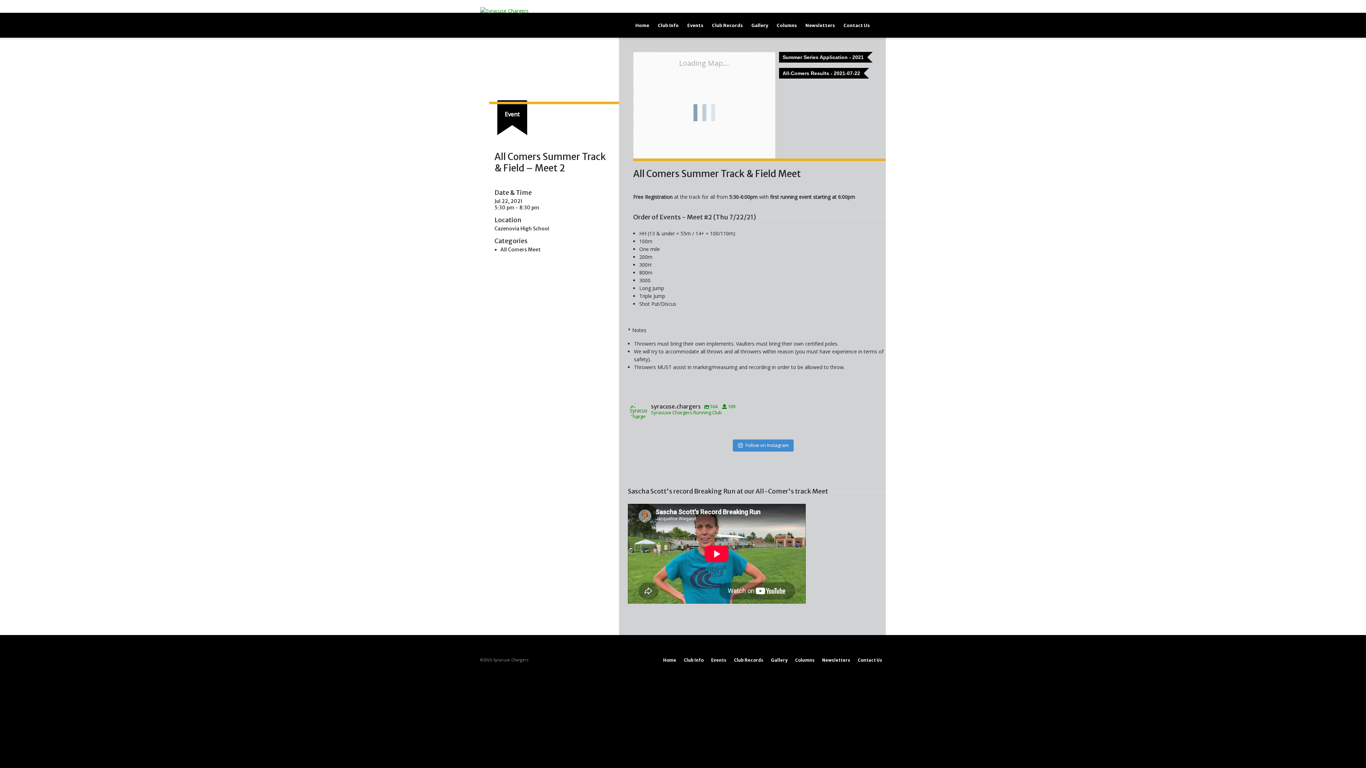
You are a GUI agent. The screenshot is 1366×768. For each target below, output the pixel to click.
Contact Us (856, 25)
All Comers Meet (521, 249)
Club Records (727, 25)
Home (642, 25)
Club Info (668, 25)
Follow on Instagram (767, 445)
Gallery (759, 25)
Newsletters (820, 25)
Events (695, 25)
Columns (787, 25)
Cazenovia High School (521, 228)
